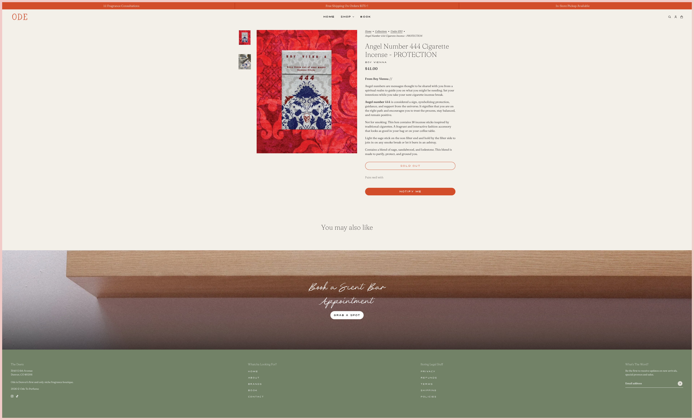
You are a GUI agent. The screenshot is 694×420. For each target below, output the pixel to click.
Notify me (410, 191)
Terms (427, 384)
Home (368, 31)
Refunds (429, 378)
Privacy (428, 372)
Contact (256, 397)
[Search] (669, 16)
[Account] (675, 16)
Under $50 (396, 31)
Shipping (428, 390)
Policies (429, 397)
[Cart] (681, 16)
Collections (381, 31)
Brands (255, 384)
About (254, 378)
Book (253, 390)
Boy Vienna (376, 62)
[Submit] (680, 383)
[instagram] (12, 395)
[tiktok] (17, 395)
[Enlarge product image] (307, 91)
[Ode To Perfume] (20, 16)
